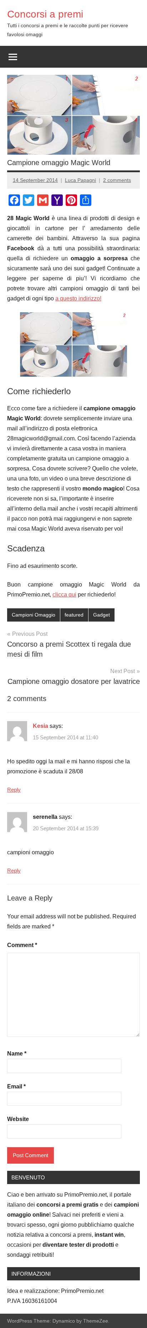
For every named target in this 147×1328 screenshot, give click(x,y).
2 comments (117, 180)
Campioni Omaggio (33, 615)
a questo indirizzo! (78, 298)
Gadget (101, 615)
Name (16, 1054)
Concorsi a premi (45, 14)
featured (74, 615)
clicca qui (64, 594)
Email (16, 1086)
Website (18, 1119)
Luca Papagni (80, 180)
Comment (22, 945)
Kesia (40, 726)
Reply (14, 790)
